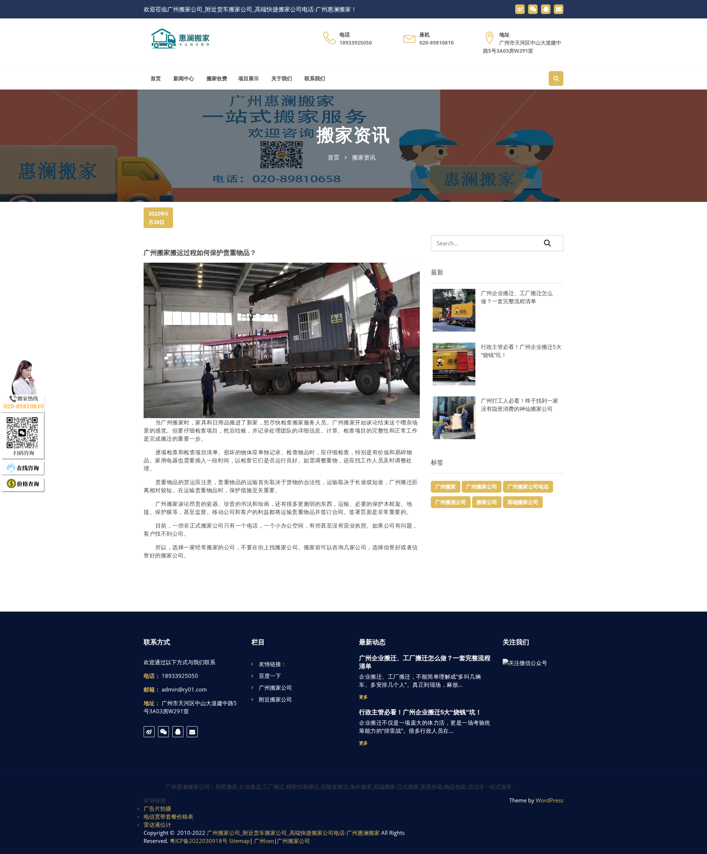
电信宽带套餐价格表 (168, 816)
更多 (363, 697)
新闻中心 (183, 78)
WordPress (549, 800)
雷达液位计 (157, 824)
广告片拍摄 (157, 808)
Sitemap (239, 840)
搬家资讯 (353, 135)
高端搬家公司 (522, 501)
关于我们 (281, 78)
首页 (155, 78)
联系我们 (314, 78)
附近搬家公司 (275, 699)
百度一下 (270, 675)
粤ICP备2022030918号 (199, 840)
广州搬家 (445, 486)
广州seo (264, 840)
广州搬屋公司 (450, 501)
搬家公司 (486, 501)
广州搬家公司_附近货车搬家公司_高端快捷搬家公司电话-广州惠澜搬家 (293, 832)
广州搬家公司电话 (528, 486)
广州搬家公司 (481, 486)
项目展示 (248, 78)
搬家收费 (216, 78)
